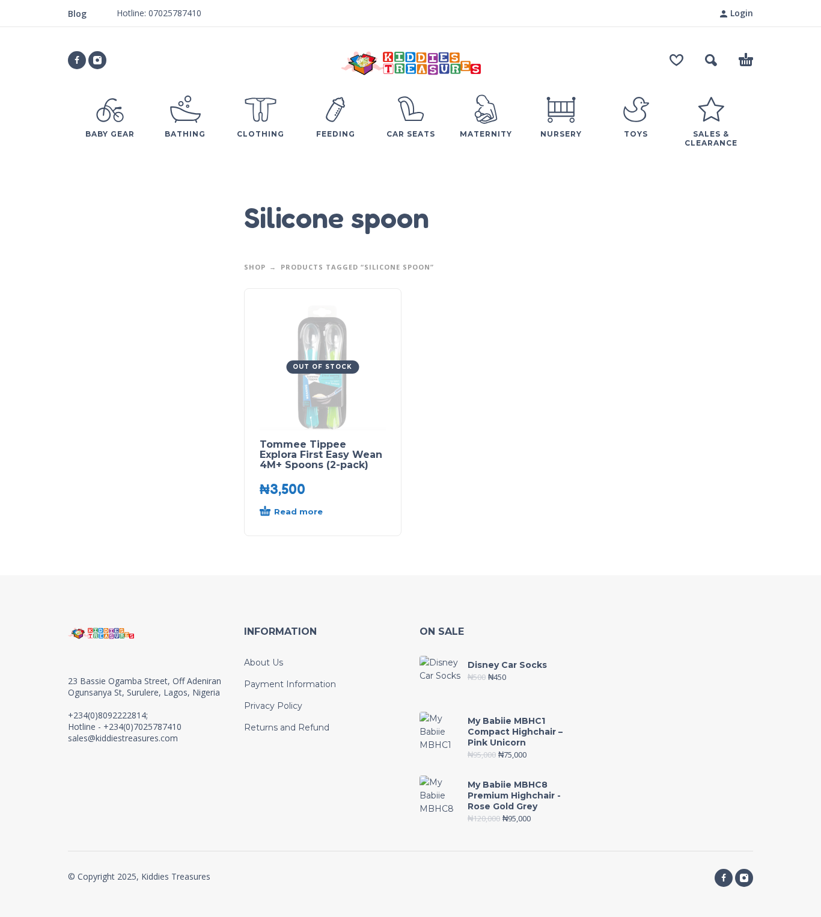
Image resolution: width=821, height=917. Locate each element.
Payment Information (290, 684)
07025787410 (173, 13)
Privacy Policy (273, 705)
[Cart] (746, 60)
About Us (263, 662)
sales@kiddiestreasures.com (123, 738)
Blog (77, 13)
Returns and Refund (286, 727)
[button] (711, 60)
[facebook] (77, 60)
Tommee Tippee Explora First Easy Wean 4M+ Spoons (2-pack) (321, 455)
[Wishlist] (676, 60)
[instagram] (97, 60)
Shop (255, 266)
